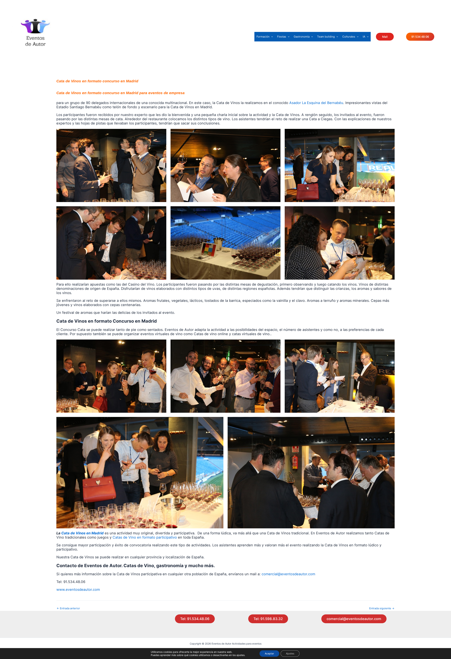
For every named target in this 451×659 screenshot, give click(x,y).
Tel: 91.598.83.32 (268, 619)
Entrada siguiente (381, 608)
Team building (326, 36)
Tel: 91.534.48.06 (194, 619)
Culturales (348, 36)
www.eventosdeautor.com (78, 589)
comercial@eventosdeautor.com (288, 574)
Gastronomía (302, 36)
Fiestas (281, 36)
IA (364, 36)
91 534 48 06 (420, 36)
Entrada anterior (68, 608)
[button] (271, 36)
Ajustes (290, 653)
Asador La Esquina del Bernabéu (316, 103)
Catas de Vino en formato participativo (145, 537)
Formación (263, 36)
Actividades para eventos (38, 56)
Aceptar (269, 653)
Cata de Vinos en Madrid (82, 533)
